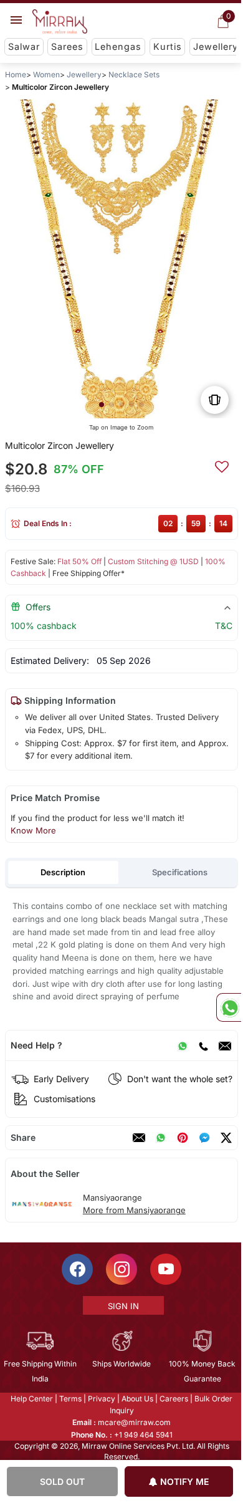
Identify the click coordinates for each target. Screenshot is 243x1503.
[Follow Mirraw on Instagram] (120, 1269)
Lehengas (118, 46)
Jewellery (215, 46)
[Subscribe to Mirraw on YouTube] (165, 1269)
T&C (223, 625)
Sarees (67, 46)
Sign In (122, 1306)
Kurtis (167, 46)
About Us (137, 1398)
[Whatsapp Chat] (228, 1007)
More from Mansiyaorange (134, 1210)
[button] (101, 404)
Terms (70, 1398)
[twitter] (226, 1137)
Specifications (179, 872)
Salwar (24, 46)
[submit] (222, 465)
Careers (173, 1398)
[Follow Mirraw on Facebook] (76, 1269)
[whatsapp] (161, 1137)
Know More (33, 830)
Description (62, 872)
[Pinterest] (182, 1137)
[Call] (203, 1045)
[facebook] (204, 1137)
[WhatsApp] (182, 1045)
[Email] (224, 1045)
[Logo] (59, 21)
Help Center (31, 1398)
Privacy (101, 1398)
